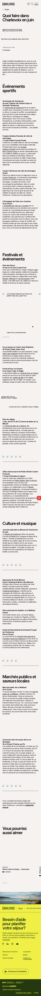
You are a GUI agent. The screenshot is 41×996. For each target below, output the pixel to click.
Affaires (5, 955)
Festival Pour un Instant (29, 373)
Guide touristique (8, 958)
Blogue (7, 9)
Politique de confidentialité (27, 958)
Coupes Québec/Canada (14, 148)
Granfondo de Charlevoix (14, 108)
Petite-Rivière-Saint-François (25, 480)
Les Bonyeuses (24, 279)
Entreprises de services (10, 951)
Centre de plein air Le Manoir (15, 426)
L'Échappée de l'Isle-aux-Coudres (15, 206)
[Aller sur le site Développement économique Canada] (13, 982)
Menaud (12, 279)
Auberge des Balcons (11, 591)
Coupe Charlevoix (9, 177)
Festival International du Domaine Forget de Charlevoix (19, 637)
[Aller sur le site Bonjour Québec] (9, 986)
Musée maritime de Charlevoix (18, 488)
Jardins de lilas (18, 378)
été (5, 61)
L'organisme (27, 951)
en (28, 3)
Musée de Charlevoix (13, 534)
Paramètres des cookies (23, 992)
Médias (25, 955)
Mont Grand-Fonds (10, 151)
